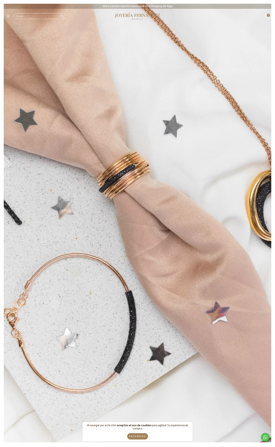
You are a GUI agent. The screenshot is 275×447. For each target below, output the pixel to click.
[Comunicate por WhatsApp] (265, 437)
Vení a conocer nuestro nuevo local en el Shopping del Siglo (137, 6)
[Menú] (9, 16)
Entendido (137, 436)
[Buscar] (62, 16)
